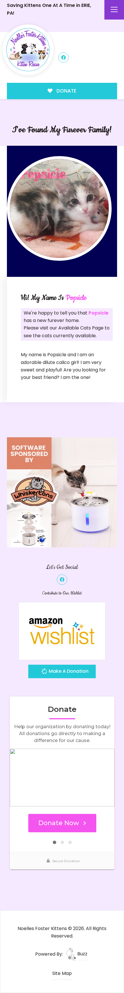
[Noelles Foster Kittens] (28, 49)
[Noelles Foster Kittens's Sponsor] (62, 492)
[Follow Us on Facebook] (63, 57)
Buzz (81, 953)
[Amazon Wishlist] (62, 630)
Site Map (62, 973)
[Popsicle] (59, 208)
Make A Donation (68, 671)
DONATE (65, 90)
